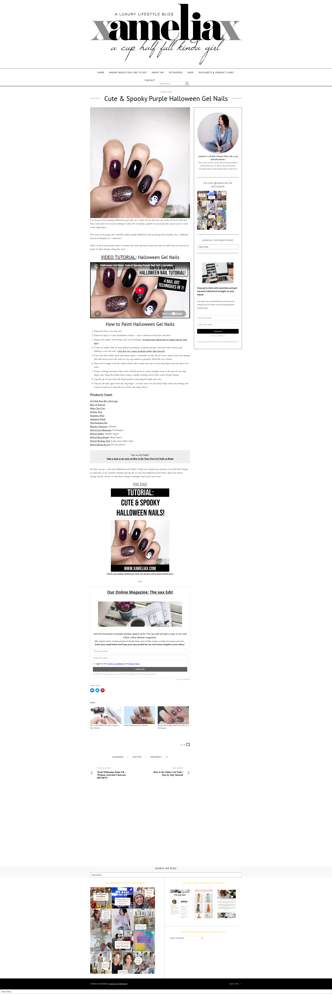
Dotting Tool (96, 411)
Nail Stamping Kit (98, 422)
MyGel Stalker (97, 433)
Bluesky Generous (98, 426)
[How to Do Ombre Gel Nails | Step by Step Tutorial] (105, 715)
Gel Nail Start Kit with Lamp (104, 400)
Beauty (164, 91)
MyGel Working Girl (100, 440)
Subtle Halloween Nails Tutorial (136, 725)
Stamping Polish (98, 419)
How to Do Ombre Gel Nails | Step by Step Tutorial (168, 771)
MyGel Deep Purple (99, 437)
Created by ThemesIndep (118, 984)
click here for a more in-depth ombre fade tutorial (141, 351)
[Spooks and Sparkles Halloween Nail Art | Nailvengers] (173, 715)
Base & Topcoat (97, 404)
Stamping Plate (97, 415)
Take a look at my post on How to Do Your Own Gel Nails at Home (140, 458)
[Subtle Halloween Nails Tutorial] (139, 715)
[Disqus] (140, 822)
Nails (170, 91)
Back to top (234, 984)
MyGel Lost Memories (101, 430)
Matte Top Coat (97, 408)
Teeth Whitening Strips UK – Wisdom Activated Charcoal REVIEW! (111, 773)
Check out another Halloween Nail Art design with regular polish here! (140, 573)
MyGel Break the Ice (100, 444)
